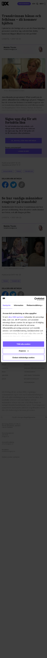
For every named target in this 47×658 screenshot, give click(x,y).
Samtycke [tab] (6, 305)
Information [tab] (18, 305)
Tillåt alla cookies (23, 344)
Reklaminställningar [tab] (35, 305)
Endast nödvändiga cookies (24, 357)
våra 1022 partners (16, 317)
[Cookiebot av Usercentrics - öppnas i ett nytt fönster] (34, 298)
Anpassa (22, 351)
